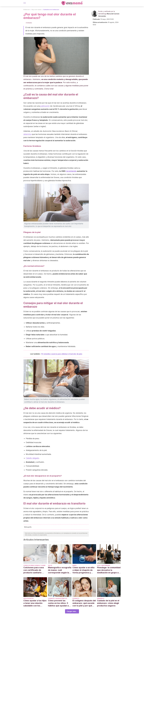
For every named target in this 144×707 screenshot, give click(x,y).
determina (27, 134)
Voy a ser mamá (36, 9)
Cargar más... (72, 611)
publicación (45, 106)
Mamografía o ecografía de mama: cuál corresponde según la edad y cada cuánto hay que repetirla (59, 570)
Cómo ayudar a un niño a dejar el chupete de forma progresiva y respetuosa (83, 570)
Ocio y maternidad (103, 565)
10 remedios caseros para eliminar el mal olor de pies (61, 354)
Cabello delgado (32, 458)
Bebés (74, 565)
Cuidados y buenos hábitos (57, 598)
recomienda (71, 171)
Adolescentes (28, 598)
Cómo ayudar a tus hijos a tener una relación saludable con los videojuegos (35, 603)
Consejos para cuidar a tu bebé (34, 565)
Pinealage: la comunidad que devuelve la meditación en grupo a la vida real (108, 570)
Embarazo (26, 9)
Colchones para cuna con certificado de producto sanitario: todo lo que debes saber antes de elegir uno (35, 570)
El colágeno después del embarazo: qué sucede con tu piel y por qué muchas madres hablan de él (84, 603)
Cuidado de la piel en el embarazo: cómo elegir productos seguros (108, 603)
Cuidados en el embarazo (51, 9)
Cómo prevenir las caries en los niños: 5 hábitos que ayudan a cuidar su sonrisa (58, 603)
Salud (50, 565)
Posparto (75, 598)
